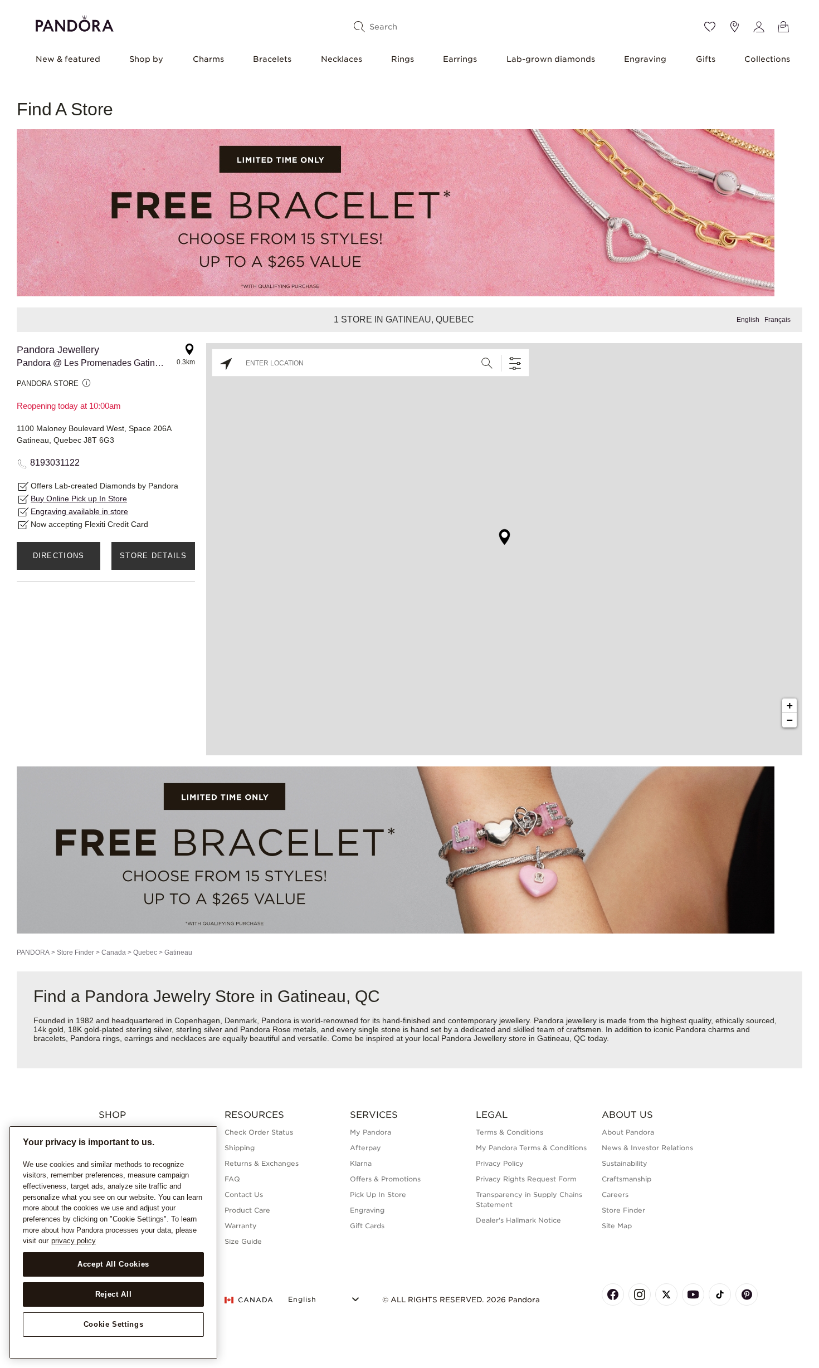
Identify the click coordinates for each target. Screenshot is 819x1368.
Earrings (460, 59)
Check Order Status (259, 1132)
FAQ (232, 1179)
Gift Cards (367, 1226)
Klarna (361, 1163)
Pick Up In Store (378, 1194)
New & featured (68, 59)
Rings (402, 59)
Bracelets (272, 59)
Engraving (645, 59)
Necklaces (341, 59)
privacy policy (73, 1241)
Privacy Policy (500, 1163)
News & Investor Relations (647, 1148)
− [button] (790, 720)
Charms (208, 59)
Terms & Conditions (509, 1132)
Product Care (247, 1210)
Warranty (241, 1226)
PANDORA (33, 952)
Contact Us (244, 1194)
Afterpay (365, 1148)
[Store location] (734, 26)
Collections (767, 59)
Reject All (113, 1294)
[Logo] (75, 22)
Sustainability (624, 1163)
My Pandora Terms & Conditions (531, 1148)
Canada (113, 952)
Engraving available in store (79, 511)
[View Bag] (783, 26)
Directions (59, 555)
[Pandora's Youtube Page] (693, 1294)
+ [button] (790, 705)
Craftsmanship (626, 1179)
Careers (615, 1194)
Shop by (146, 59)
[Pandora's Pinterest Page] (746, 1294)
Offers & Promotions (385, 1179)
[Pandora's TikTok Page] (720, 1294)
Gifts (705, 59)
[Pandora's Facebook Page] (613, 1294)
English (748, 320)
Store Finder (75, 952)
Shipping (240, 1148)
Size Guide (243, 1241)
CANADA (256, 1300)
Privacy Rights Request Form (526, 1179)
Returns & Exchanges (262, 1163)
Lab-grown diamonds (550, 59)
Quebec (145, 952)
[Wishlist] (710, 26)
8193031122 (55, 462)
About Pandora (628, 1132)
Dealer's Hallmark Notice (518, 1220)
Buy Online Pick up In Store (79, 498)
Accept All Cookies (113, 1264)
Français (777, 320)
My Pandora (370, 1132)
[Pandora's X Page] (666, 1294)
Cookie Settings (114, 1324)
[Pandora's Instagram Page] (639, 1294)
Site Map (617, 1226)
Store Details (153, 555)
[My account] (759, 26)
